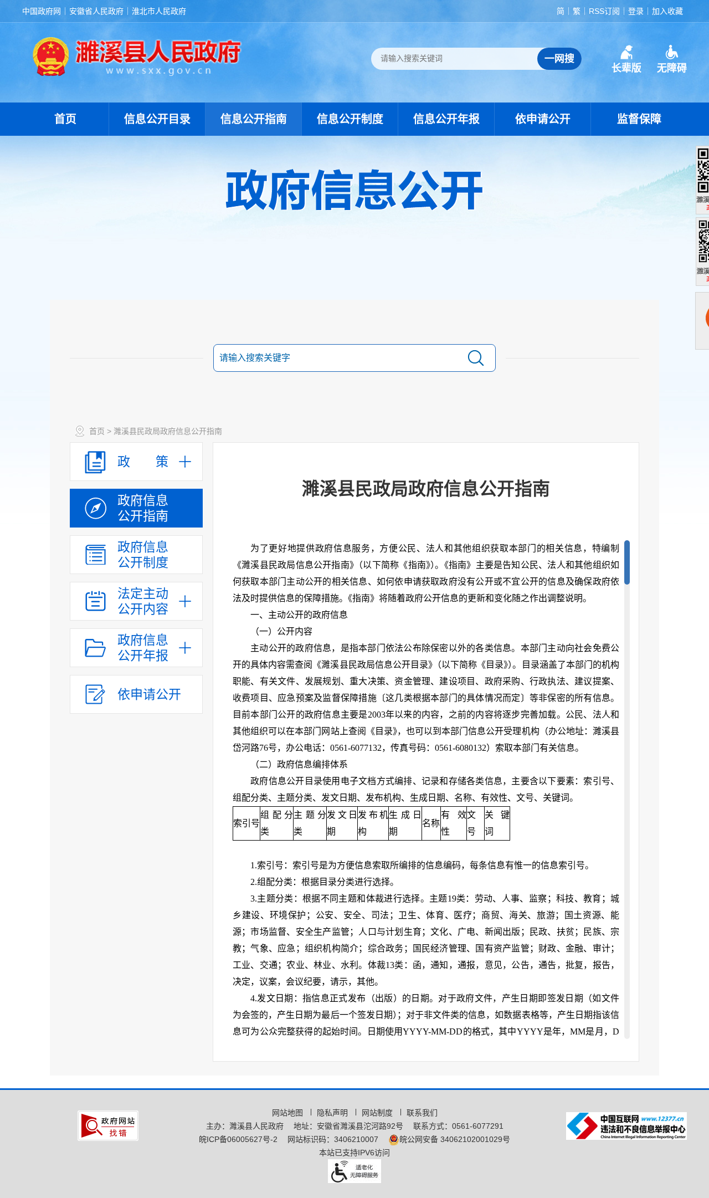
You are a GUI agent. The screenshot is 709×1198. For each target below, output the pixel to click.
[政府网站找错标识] (108, 1124)
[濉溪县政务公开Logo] (137, 56)
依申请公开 (543, 119)
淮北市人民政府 (159, 11)
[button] (626, 59)
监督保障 (639, 119)
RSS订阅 (604, 11)
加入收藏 (667, 11)
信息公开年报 (446, 119)
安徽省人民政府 (96, 11)
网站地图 (288, 1112)
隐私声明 (333, 1112)
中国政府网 (41, 11)
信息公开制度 (350, 119)
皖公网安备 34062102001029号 (454, 1139)
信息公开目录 (157, 119)
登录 (636, 11)
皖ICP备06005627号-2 (238, 1139)
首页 (65, 119)
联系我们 (422, 1112)
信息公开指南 (253, 119)
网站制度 (378, 1112)
